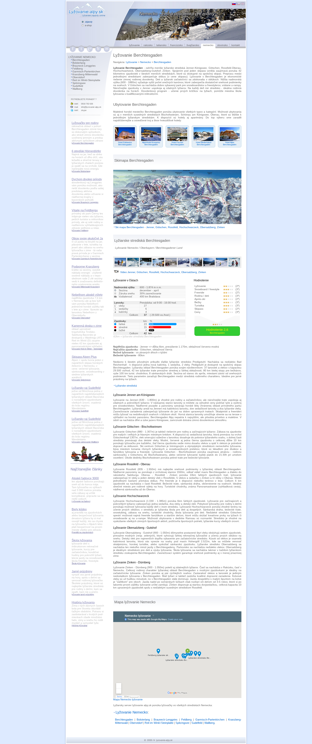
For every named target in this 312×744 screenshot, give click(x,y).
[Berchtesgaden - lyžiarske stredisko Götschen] (158, 266)
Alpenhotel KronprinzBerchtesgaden (151, 143)
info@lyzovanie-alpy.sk (91, 107)
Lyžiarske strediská (126, 385)
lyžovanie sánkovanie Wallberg (85, 442)
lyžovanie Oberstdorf (81, 318)
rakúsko (148, 45)
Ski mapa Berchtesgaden (129, 227)
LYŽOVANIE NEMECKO (82, 57)
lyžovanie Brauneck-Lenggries (85, 202)
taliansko (161, 45)
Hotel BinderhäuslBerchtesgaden (203, 143)
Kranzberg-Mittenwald (85, 74)
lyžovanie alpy (140, 705)
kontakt (235, 45)
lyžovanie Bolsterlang (81, 171)
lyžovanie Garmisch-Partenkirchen (87, 259)
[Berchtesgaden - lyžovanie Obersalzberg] (221, 266)
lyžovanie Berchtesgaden (83, 143)
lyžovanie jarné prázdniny (83, 594)
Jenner (150, 227)
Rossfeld (173, 227)
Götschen (160, 227)
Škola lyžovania (78, 563)
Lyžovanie (131, 62)
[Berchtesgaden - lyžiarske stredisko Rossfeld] (183, 266)
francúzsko (176, 45)
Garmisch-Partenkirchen (86, 71)
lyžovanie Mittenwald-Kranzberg (86, 287)
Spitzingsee (79, 83)
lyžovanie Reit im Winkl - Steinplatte (87, 349)
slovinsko (222, 45)
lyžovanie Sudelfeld (80, 411)
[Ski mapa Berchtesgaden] (177, 223)
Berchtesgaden (81, 59)
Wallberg (77, 88)
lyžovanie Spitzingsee (81, 380)
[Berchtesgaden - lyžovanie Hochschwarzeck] (196, 266)
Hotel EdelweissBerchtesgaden (125, 143)
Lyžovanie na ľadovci (81, 501)
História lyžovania (79, 625)
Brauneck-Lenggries (84, 65)
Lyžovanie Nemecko (126, 247)
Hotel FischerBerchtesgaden (177, 143)
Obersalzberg (208, 227)
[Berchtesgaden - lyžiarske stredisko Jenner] (133, 266)
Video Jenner (127, 272)
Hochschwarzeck (189, 227)
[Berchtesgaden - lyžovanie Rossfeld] (171, 266)
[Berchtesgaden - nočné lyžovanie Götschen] (145, 266)
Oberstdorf (78, 77)
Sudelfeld (77, 85)
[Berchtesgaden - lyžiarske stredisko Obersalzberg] (234, 266)
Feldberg (77, 68)
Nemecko (145, 62)
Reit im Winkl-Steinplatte (86, 80)
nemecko (208, 45)
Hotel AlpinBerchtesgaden (229, 143)
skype (83, 110)
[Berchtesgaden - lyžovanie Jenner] (120, 266)
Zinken (221, 227)
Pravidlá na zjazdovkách (82, 532)
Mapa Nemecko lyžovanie (128, 699)
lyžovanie (134, 45)
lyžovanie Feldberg (80, 230)
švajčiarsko (193, 45)
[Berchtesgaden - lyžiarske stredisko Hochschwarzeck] (209, 266)
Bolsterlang (78, 62)
